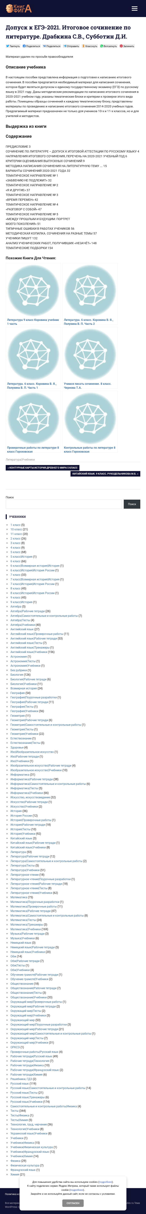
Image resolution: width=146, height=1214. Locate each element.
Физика (15, 1161)
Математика (19, 897)
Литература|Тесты (23, 865)
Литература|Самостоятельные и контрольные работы (46, 861)
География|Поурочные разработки (34, 697)
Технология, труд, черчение (29, 1124)
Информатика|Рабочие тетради (32, 779)
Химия (15, 1174)
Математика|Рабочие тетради (31, 911)
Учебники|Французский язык (30, 1151)
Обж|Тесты (18, 965)
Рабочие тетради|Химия (27, 1074)
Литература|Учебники (20, 459)
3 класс (15, 543)
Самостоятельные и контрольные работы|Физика (44, 1106)
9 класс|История (21, 602)
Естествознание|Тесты (25, 743)
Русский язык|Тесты (24, 1092)
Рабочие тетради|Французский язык (35, 1070)
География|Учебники (24, 711)
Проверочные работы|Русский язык (34, 1052)
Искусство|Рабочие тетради (29, 802)
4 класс (15, 547)
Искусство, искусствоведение (30, 797)
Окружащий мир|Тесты (26, 1011)
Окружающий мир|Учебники (29, 1042)
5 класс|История (21, 556)
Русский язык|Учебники (26, 1101)
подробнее (105, 1181)
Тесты (15, 1110)
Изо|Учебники (20, 761)
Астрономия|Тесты (23, 661)
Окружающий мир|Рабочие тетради (34, 1029)
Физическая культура (25, 1165)
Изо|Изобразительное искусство (32, 752)
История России (21, 815)
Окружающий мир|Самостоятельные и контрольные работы (51, 1033)
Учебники (17, 1138)
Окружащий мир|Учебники (28, 1015)
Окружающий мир (23, 1020)
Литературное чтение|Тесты (29, 888)
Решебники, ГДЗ (21, 1079)
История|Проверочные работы (31, 820)
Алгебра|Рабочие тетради (28, 611)
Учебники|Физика (22, 1142)
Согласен (73, 1203)
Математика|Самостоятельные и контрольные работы (47, 915)
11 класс (16, 534)
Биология (17, 674)
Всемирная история (24, 688)
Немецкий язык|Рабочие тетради (33, 947)
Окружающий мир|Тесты (27, 1038)
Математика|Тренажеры (27, 924)
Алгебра (16, 606)
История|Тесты (20, 829)
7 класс (15, 574)
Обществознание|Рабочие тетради (33, 988)
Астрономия (19, 656)
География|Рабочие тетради (29, 702)
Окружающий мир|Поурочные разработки (39, 1024)
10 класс (16, 529)
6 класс (15, 561)
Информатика (20, 774)
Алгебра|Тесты (20, 620)
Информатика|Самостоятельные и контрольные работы (48, 784)
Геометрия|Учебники (24, 733)
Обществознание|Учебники (29, 997)
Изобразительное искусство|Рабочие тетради (41, 765)
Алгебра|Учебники (23, 625)
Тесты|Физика (20, 1115)
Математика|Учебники (26, 929)
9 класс (15, 597)
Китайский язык (21, 838)
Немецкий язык (21, 942)
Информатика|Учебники (27, 793)
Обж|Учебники (20, 970)
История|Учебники (23, 833)
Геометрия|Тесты (22, 729)
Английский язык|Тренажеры (30, 647)
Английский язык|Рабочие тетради (34, 638)
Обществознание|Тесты (26, 992)
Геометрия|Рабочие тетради (29, 720)
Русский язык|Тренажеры (28, 1097)
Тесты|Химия (19, 1120)
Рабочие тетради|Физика (27, 1065)
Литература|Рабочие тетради (30, 856)
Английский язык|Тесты (26, 643)
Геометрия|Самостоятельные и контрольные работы (46, 724)
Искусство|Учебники (24, 806)
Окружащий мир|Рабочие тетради (33, 1006)
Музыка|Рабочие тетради (28, 933)
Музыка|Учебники (23, 938)
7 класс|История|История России (32, 584)
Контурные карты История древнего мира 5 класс (43, 468)
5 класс (15, 552)
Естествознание (21, 738)
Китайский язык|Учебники (28, 847)
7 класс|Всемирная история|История (35, 579)
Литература (18, 852)
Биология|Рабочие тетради (28, 679)
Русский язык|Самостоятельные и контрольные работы (48, 1088)
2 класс (15, 538)
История (16, 811)
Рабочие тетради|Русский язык (31, 1056)
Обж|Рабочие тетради (25, 961)
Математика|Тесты (23, 920)
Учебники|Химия (22, 1156)
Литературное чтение (25, 874)
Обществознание (22, 983)
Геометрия (18, 715)
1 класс (15, 525)
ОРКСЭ (15, 1047)
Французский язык (23, 1170)
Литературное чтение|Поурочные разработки (41, 879)
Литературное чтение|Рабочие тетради (36, 883)
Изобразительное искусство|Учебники (36, 770)
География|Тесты (22, 706)
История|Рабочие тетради (28, 824)
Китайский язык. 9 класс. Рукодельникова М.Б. (104, 474)
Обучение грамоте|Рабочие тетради (34, 974)
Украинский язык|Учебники (29, 1133)
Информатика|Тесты (24, 788)
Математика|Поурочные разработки (35, 902)
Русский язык (20, 1083)
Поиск (10, 497)
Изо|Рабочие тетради (25, 756)
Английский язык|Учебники (29, 652)
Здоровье (17, 747)
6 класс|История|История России (32, 570)
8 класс (15, 588)
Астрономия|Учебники (25, 665)
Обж (13, 956)
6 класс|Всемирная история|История (35, 565)
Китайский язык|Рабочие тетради (33, 842)
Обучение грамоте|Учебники (29, 979)
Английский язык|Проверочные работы (37, 634)
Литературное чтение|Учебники (31, 893)
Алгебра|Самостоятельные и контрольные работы (44, 615)
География (18, 693)
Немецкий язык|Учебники (28, 952)
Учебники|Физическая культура (32, 1147)
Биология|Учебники (24, 684)
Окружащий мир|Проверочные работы (36, 1002)
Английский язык (22, 629)
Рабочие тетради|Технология (30, 1061)
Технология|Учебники (25, 1129)
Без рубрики (19, 670)
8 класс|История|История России (32, 593)
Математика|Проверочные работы (34, 906)
